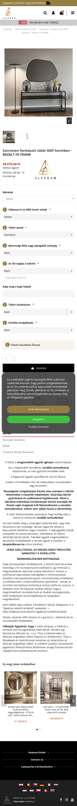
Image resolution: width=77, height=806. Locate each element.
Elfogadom (38, 419)
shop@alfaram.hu (14, 544)
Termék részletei (14, 440)
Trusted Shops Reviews (18, 452)
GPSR (6, 446)
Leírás (7, 433)
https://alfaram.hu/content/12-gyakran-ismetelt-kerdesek (34, 611)
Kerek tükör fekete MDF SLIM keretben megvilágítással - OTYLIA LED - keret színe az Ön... (20, 711)
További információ (38, 427)
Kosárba (41, 368)
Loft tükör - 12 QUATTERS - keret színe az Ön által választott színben (57, 709)
